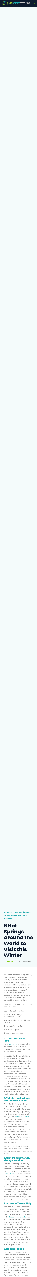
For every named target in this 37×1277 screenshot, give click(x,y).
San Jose (13, 1044)
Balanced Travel (11, 912)
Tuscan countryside (17, 1217)
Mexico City (9, 1174)
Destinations (24, 912)
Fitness (7, 915)
